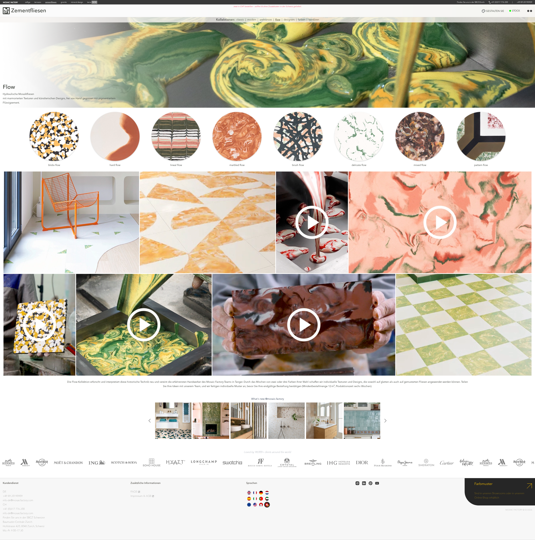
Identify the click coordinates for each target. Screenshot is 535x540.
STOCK (516, 11)
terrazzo (37, 2)
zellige (27, 2)
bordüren (314, 20)
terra (92, 2)
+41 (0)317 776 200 (499, 2)
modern (251, 20)
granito (64, 2)
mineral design (77, 2)
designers (289, 20)
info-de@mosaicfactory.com (18, 500)
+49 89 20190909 (524, 2)
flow (277, 20)
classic (240, 20)
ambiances (266, 20)
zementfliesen (51, 2)
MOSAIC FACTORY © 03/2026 (518, 510)
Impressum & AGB (141, 496)
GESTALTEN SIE (495, 11)
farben (301, 20)
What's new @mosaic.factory (267, 399)
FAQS (134, 492)
